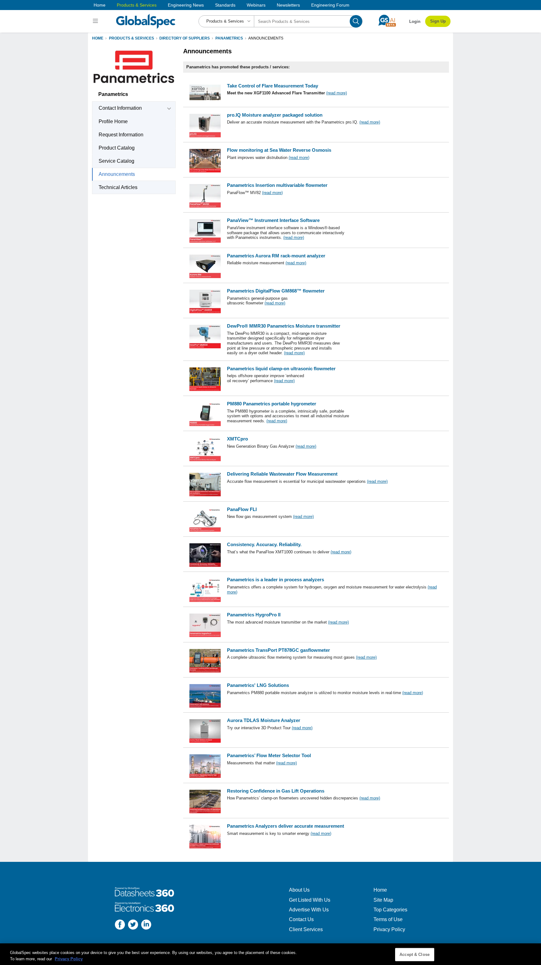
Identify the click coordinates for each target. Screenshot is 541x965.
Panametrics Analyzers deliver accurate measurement (285, 826)
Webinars (256, 5)
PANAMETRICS (229, 38)
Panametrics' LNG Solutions (258, 685)
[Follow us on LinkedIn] (146, 925)
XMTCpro (237, 438)
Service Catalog (116, 161)
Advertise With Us (309, 909)
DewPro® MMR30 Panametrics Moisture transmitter (283, 326)
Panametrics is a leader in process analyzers (275, 579)
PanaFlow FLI (242, 509)
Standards (225, 5)
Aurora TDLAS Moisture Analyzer (263, 720)
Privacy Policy (389, 929)
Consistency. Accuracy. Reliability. (264, 544)
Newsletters (288, 5)
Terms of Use (388, 919)
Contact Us (301, 919)
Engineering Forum (330, 5)
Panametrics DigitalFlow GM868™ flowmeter (276, 290)
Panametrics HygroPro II (254, 614)
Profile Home (113, 121)
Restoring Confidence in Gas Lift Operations (275, 791)
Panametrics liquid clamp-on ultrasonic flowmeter (281, 368)
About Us (299, 890)
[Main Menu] (96, 21)
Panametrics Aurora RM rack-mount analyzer (276, 255)
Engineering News (186, 5)
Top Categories (390, 909)
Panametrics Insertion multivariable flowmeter (277, 185)
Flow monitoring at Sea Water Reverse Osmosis (279, 150)
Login (414, 21)
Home (100, 5)
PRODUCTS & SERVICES (131, 38)
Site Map (383, 900)
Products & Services (137, 5)
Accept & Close (414, 954)
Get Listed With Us (309, 900)
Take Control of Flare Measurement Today (272, 85)
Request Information (121, 134)
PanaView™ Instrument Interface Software (273, 220)
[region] (270, 954)
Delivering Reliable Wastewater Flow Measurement (282, 474)
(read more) (336, 93)
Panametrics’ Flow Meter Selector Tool (269, 755)
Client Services (306, 929)
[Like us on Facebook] (120, 925)
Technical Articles (118, 187)
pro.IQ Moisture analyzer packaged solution (274, 115)
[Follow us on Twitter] (133, 925)
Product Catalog (117, 147)
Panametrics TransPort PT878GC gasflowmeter (278, 650)
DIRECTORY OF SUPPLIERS (184, 38)
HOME (97, 38)
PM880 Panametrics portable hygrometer (271, 403)
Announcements (117, 174)
